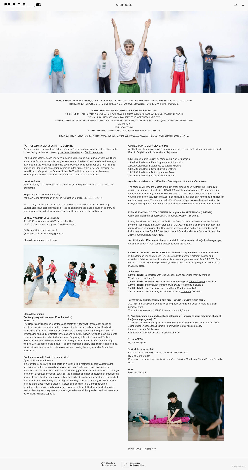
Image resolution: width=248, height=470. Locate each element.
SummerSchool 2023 (63, 171)
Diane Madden (177, 288)
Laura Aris (186, 291)
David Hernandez (94, 152)
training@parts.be (33, 211)
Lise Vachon (168, 275)
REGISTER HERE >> (91, 198)
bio (69, 317)
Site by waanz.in (238, 466)
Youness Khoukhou (70, 152)
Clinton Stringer (197, 281)
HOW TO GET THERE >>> (142, 449)
